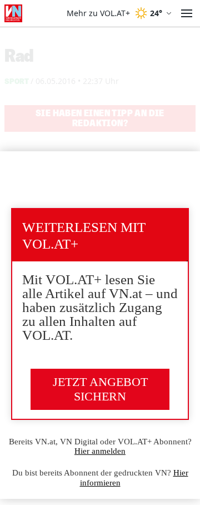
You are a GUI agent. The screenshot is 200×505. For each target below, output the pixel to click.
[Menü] (187, 13)
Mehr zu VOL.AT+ (98, 13)
